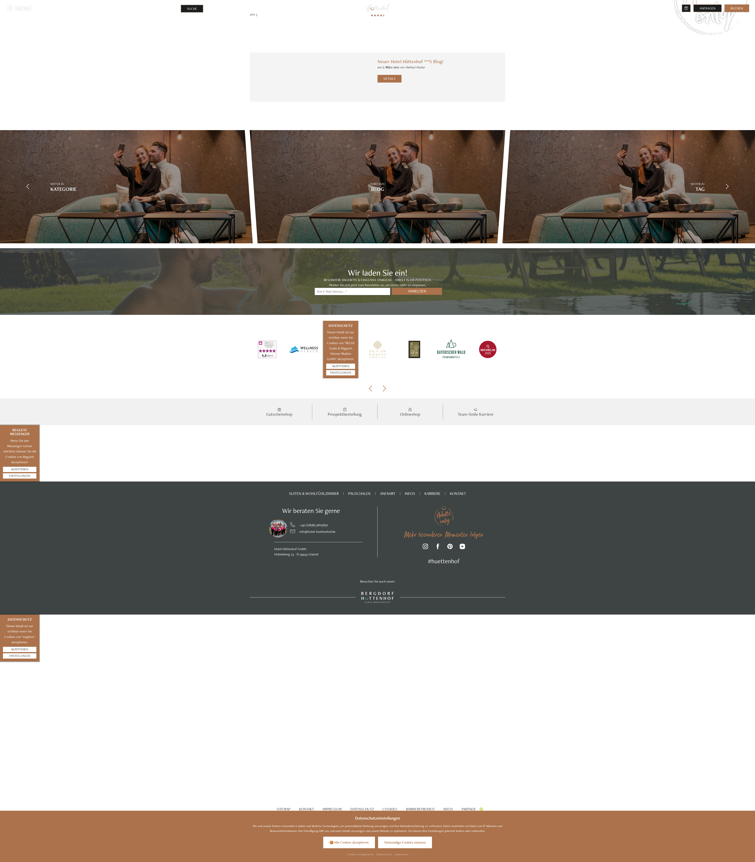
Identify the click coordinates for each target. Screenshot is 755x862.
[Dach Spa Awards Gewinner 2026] (377, 349)
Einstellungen (340, 372)
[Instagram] (425, 547)
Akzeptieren (340, 366)
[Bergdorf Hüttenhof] (377, 597)
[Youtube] (462, 547)
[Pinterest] (450, 547)
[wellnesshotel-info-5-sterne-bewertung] (267, 349)
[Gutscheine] (686, 8)
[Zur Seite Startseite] (377, 8)
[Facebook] (438, 547)
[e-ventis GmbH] (481, 809)
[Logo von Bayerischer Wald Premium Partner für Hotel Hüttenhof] (451, 349)
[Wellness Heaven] (303, 349)
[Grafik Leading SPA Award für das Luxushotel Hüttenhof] (414, 349)
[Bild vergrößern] (270, 528)
